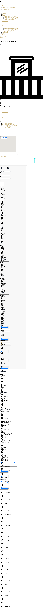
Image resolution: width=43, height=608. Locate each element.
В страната (2, 199)
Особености (2, 309)
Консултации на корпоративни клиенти (11, 17)
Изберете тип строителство (5, 409)
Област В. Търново (2, 184)
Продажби (4, 13)
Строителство (2, 259)
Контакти (4, 34)
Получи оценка (5, 21)
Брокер (2, 227)
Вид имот (1, 242)
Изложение (2, 275)
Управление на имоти (8, 20)
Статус (2, 214)
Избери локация (3, 371)
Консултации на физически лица (10, 16)
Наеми (3, 14)
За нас (3, 22)
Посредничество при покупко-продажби (11, 18)
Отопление (2, 292)
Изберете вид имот (3, 392)
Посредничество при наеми (9, 19)
